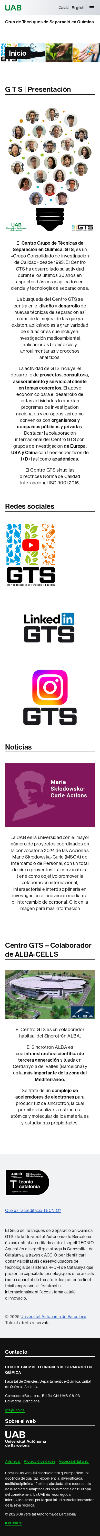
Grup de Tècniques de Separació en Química (49, 21)
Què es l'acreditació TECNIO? (33, 1210)
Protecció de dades (40, 1461)
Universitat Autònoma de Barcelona (14, 7)
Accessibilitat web (74, 1461)
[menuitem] (64, 7)
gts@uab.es (15, 1410)
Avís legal (13, 1461)
